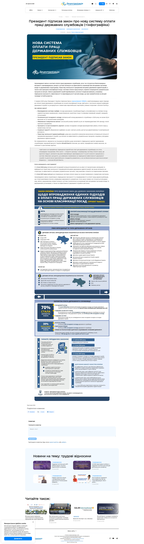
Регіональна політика (67, 10)
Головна (61, 16)
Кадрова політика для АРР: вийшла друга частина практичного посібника (60, 466)
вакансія (76, 516)
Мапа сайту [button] (71, 531)
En (106, 3)
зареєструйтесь (54, 442)
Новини (67, 16)
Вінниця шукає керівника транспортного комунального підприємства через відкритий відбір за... (34, 518)
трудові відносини (60, 29)
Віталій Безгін (85, 29)
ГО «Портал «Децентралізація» (77, 538)
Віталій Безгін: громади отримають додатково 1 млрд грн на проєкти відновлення (107, 518)
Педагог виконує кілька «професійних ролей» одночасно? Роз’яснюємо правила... (59, 480)
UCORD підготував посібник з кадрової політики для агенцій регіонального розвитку (101, 466)
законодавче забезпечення (73, 29)
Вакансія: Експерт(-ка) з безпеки (82, 518)
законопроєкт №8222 (79, 101)
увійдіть (64, 442)
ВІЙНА (30, 10)
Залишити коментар (34, 425)
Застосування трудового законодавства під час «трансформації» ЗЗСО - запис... (99, 480)
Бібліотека (112, 10)
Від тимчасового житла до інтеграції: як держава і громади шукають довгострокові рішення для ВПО (59, 518)
